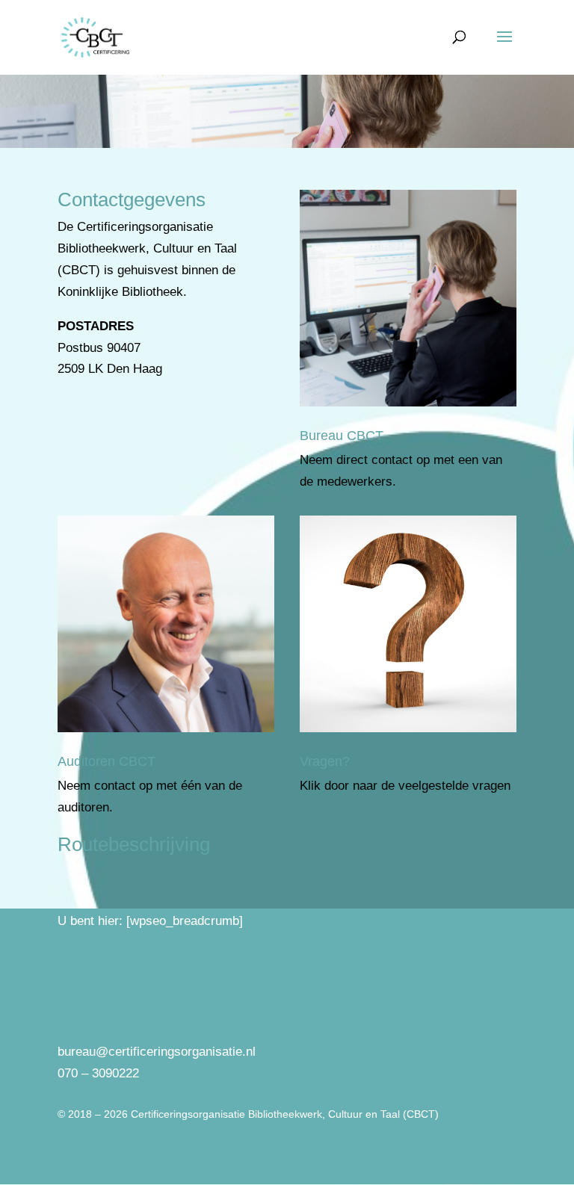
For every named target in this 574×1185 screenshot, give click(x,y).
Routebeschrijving (134, 844)
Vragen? (325, 761)
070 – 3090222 (98, 1073)
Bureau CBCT (341, 435)
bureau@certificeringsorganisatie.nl (157, 1052)
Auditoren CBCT (106, 761)
